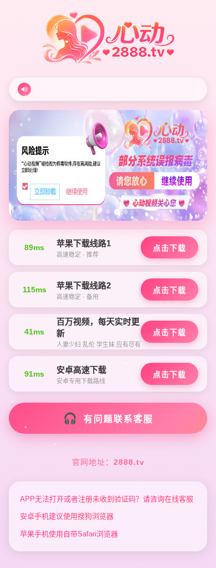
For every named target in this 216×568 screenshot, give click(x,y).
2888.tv (129, 462)
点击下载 (169, 248)
